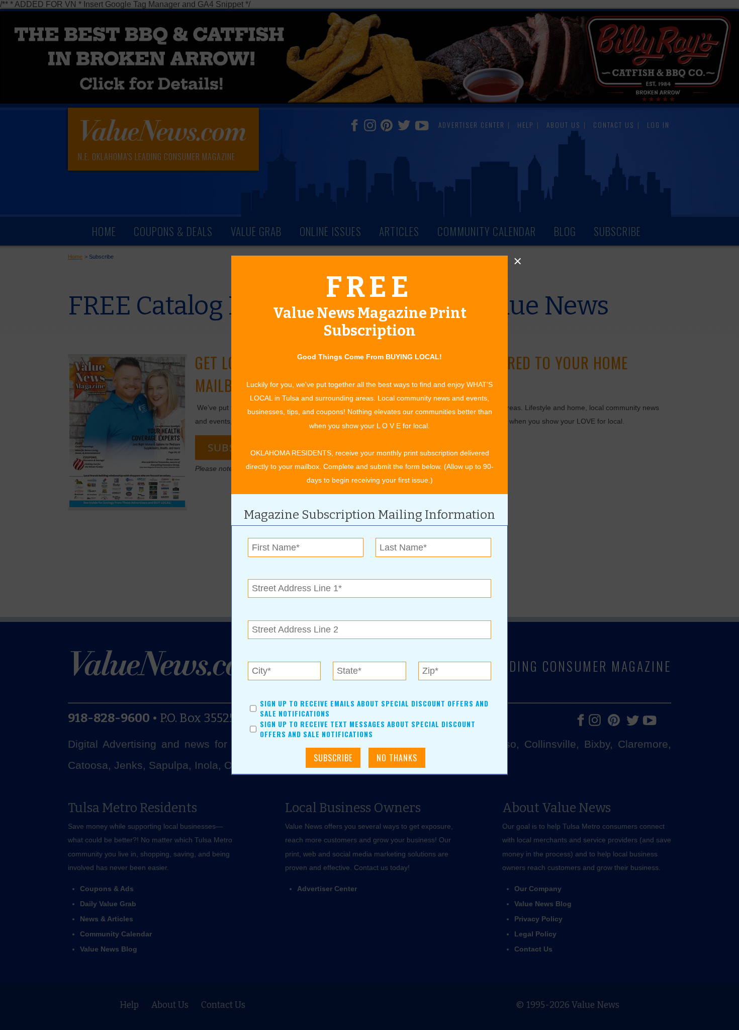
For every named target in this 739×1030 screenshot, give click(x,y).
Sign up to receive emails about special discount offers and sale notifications (374, 708)
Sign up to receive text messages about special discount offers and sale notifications (368, 729)
